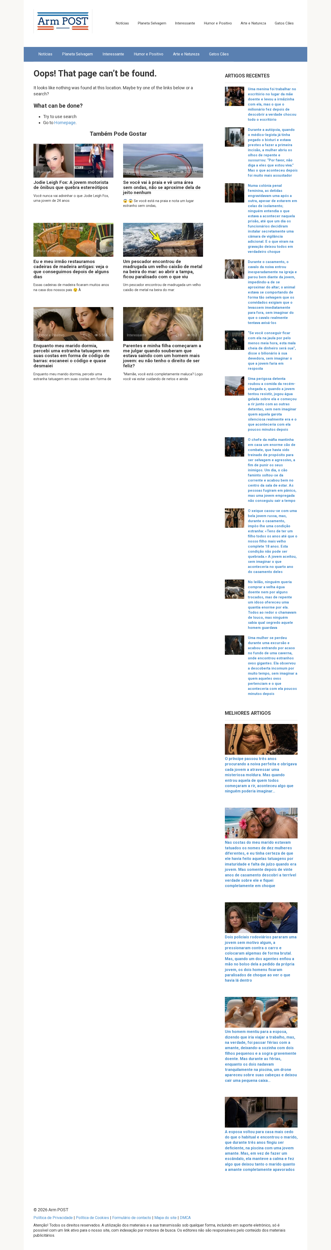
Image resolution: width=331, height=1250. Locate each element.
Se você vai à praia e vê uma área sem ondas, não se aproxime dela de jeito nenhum (162, 187)
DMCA (185, 1217)
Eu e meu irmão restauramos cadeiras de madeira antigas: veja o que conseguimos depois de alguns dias (71, 269)
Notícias (122, 23)
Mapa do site (165, 1217)
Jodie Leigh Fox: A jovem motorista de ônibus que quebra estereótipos (70, 185)
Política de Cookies (92, 1217)
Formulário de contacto (131, 1217)
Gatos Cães (284, 23)
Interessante (185, 23)
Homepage (65, 122)
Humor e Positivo (218, 23)
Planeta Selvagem (152, 23)
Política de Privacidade (53, 1217)
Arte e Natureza (253, 23)
